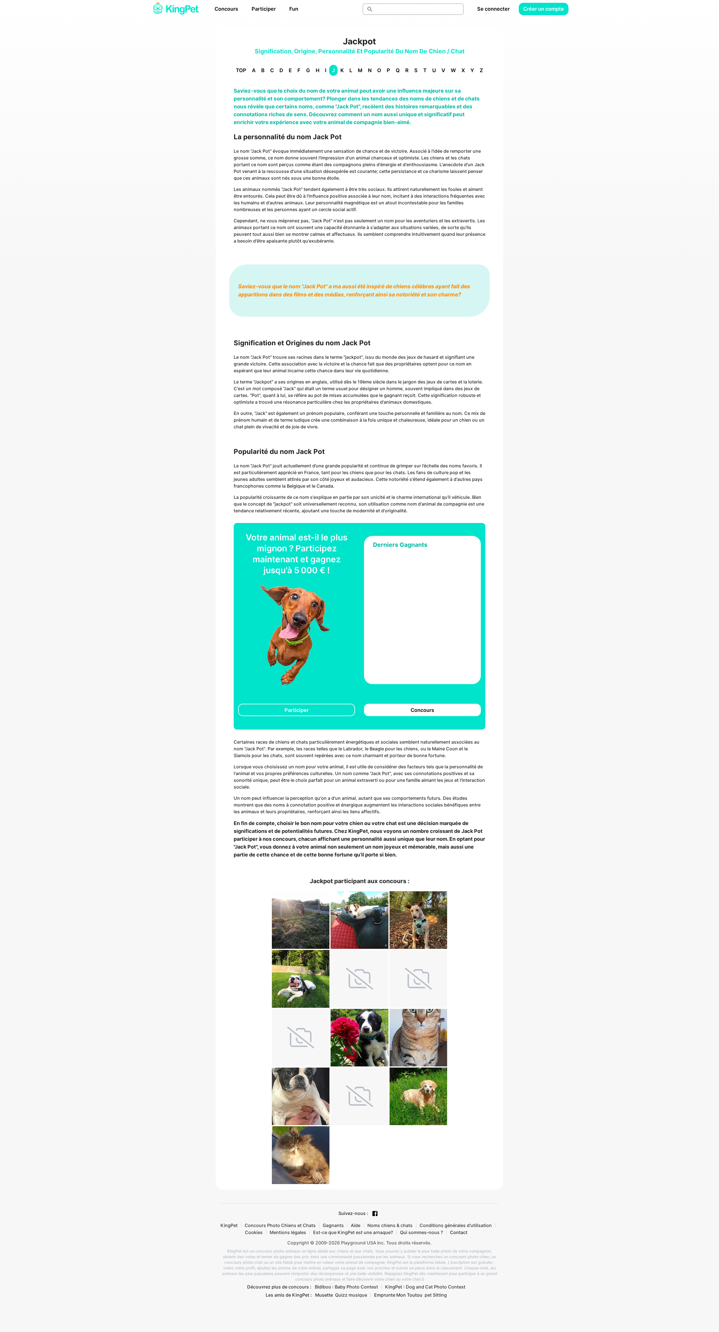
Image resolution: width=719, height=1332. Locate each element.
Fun (293, 9)
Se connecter (493, 9)
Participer (264, 9)
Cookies (254, 1232)
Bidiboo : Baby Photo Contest (346, 1287)
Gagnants (333, 1225)
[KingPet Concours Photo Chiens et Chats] (176, 9)
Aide (355, 1225)
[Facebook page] (375, 1213)
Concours (226, 9)
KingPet (229, 1225)
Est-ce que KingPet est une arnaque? (353, 1232)
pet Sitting (436, 1295)
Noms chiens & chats (390, 1225)
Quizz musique (351, 1295)
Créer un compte (543, 9)
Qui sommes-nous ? (421, 1232)
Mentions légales (288, 1232)
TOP (241, 70)
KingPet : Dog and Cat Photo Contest (425, 1287)
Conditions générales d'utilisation (456, 1225)
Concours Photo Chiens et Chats (280, 1225)
